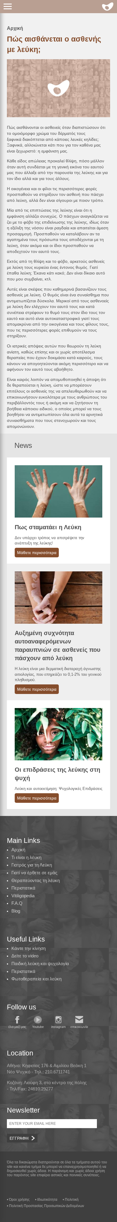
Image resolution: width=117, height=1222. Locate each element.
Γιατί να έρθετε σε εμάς (34, 872)
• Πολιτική (71, 1199)
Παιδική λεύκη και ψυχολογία (40, 963)
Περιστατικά (23, 887)
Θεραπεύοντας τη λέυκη (35, 880)
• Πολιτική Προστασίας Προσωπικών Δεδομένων (45, 1206)
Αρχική (15, 28)
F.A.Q (16, 903)
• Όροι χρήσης (18, 1199)
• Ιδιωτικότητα (46, 1199)
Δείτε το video (24, 955)
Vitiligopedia (22, 895)
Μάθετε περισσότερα (36, 552)
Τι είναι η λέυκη (26, 857)
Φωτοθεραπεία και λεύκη (36, 978)
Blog (15, 910)
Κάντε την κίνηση (28, 948)
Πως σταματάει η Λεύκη (48, 527)
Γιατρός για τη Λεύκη (31, 864)
